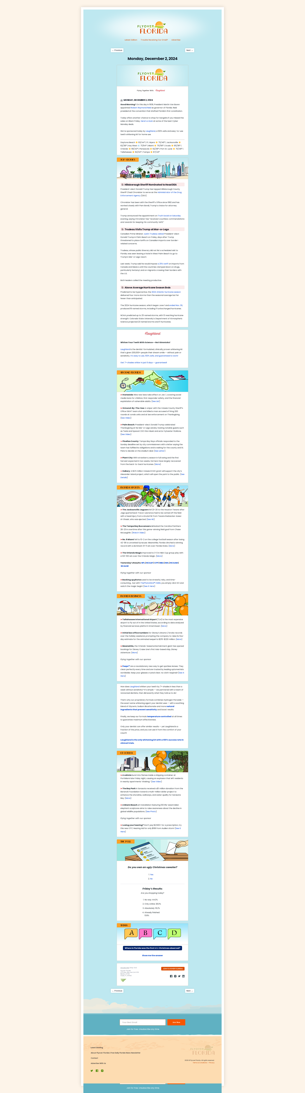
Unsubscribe (124, 968)
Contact (94, 1058)
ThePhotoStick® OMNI (150, 583)
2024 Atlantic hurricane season (166, 292)
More (157, 464)
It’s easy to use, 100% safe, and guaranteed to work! (154, 355)
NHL (167, 562)
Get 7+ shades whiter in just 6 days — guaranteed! (143, 362)
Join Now (176, 1022)
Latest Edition (131, 40)
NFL (143, 562)
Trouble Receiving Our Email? (154, 40)
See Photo (151, 811)
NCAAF (149, 562)
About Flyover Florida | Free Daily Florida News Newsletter (115, 1053)
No (151, 878)
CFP (156, 562)
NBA (162, 562)
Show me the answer (152, 955)
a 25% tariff (163, 263)
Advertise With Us (98, 1063)
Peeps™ (126, 666)
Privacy (211, 1063)
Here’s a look (147, 121)
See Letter (160, 451)
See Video (125, 418)
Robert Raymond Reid (141, 107)
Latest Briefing (97, 1047)
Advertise (175, 40)
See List (155, 401)
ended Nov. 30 (175, 305)
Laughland (150, 131)
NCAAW (125, 566)
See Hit (150, 519)
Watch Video (138, 532)
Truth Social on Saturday (169, 215)
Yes (151, 874)
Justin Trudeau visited (154, 233)
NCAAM (174, 562)
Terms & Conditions (200, 1063)
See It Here (149, 586)
